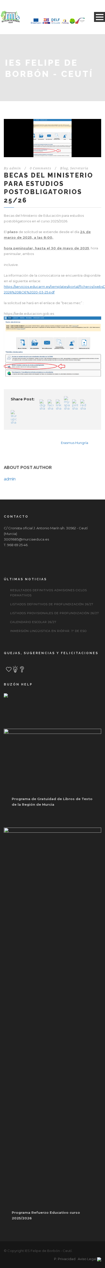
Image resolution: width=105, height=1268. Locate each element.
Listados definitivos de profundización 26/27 (51, 604)
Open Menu (99, 17)
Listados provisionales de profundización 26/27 (54, 613)
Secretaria (79, 168)
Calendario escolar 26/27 (33, 622)
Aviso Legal (87, 1259)
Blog (64, 168)
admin (15, 168)
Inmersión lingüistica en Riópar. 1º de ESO (48, 631)
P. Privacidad (64, 1259)
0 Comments (40, 168)
